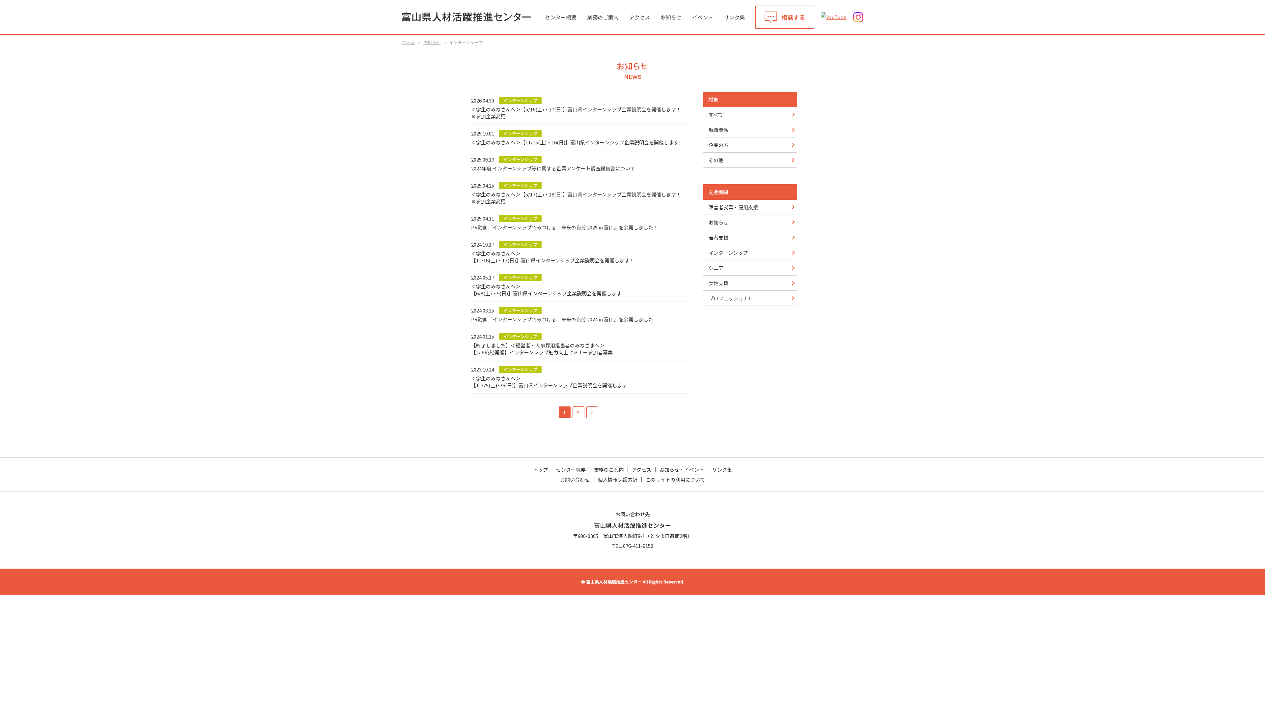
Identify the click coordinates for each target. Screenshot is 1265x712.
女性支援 (718, 283)
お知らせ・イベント (682, 469)
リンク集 (734, 17)
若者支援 (718, 237)
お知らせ (671, 17)
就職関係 (718, 129)
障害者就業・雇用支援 (733, 207)
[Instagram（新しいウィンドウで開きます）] (858, 17)
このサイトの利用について (675, 479)
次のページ (592, 412)
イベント (702, 17)
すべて (716, 114)
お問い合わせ (575, 479)
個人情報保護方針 (617, 479)
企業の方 (718, 144)
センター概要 (560, 17)
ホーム (408, 42)
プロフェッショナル (731, 298)
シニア (716, 267)
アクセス (639, 17)
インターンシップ (728, 252)
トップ (540, 469)
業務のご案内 (603, 17)
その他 (716, 160)
